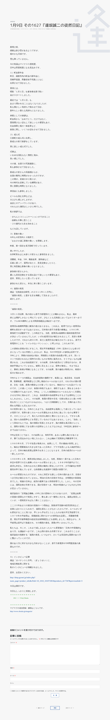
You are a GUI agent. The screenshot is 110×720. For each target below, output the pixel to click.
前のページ (41, 708)
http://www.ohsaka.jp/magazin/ (21, 611)
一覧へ (55, 708)
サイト (12, 683)
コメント (13, 642)
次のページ (69, 708)
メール (13, 675)
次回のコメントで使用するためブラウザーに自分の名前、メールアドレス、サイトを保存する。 (39, 691)
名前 (12, 668)
